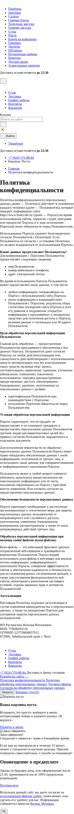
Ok (4, 811)
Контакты (15, 104)
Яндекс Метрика (42, 803)
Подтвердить (9, 785)
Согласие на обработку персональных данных (32, 688)
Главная (13, 168)
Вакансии (15, 107)
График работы (18, 100)
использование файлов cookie (21, 796)
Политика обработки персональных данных (30, 682)
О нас (12, 92)
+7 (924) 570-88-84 (13, 672)
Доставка (14, 96)
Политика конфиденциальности (22, 680)
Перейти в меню (11, 727)
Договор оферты (59, 684)
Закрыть (7, 692)
